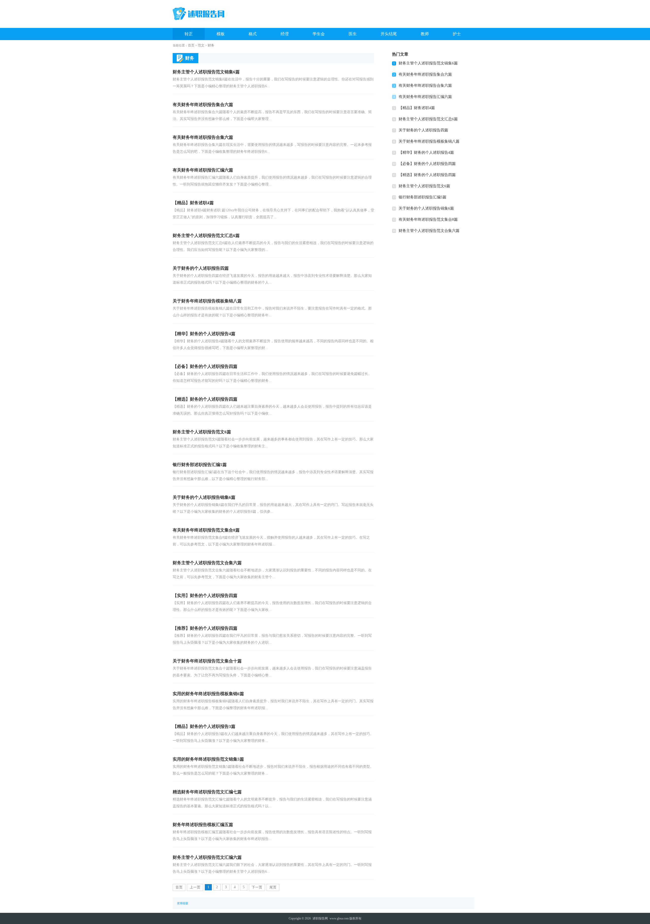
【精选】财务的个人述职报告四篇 (427, 175)
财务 (211, 45)
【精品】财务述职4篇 (417, 108)
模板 (221, 34)
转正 (189, 34)
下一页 (257, 887)
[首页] (198, 13)
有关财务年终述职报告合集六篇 (425, 85)
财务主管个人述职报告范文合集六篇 (429, 231)
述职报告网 (320, 918)
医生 (353, 34)
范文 (201, 45)
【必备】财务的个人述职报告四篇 (427, 164)
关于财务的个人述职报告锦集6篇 (426, 208)
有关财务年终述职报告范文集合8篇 (428, 219)
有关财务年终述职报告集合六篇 (425, 74)
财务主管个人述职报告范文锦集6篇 (428, 63)
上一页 (195, 887)
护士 (457, 34)
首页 (191, 45)
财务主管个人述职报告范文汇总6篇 (428, 119)
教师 (425, 34)
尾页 (273, 887)
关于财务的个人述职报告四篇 (423, 130)
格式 (253, 34)
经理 (285, 34)
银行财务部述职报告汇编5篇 (422, 197)
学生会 (319, 34)
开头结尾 (389, 34)
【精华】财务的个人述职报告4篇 (426, 152)
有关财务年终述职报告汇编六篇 (425, 97)
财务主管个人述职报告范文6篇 (424, 186)
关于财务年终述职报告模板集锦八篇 (429, 141)
